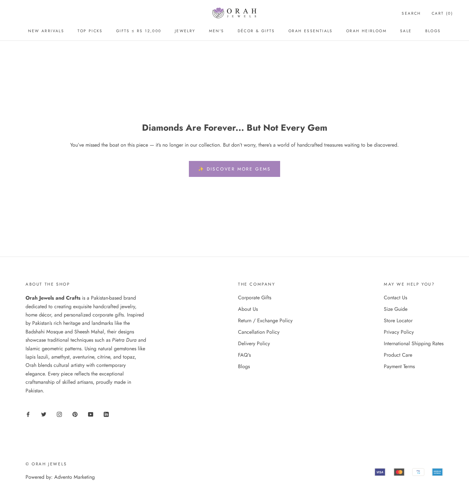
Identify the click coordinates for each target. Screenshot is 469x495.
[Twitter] (43, 414)
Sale (406, 31)
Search (411, 13)
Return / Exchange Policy (265, 320)
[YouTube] (90, 414)
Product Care (398, 355)
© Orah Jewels (46, 464)
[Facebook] (28, 414)
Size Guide (395, 309)
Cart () (442, 13)
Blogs (433, 31)
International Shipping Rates (413, 343)
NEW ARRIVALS (46, 31)
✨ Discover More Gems (234, 169)
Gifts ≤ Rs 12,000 (138, 31)
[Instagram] (59, 414)
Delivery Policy (254, 343)
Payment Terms (399, 366)
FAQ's (244, 355)
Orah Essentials (310, 31)
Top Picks (90, 31)
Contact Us (395, 297)
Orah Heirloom (366, 31)
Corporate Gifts (254, 297)
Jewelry (185, 31)
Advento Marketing (74, 477)
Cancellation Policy (258, 332)
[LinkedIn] (106, 414)
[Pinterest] (75, 414)
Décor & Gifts (256, 31)
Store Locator (398, 320)
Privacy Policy (399, 332)
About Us (248, 309)
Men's (216, 31)
